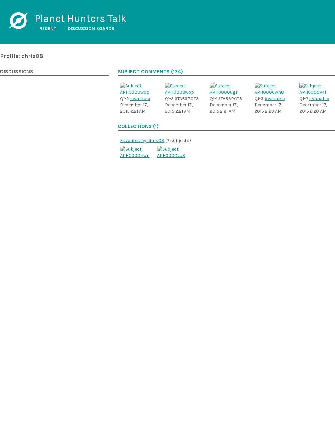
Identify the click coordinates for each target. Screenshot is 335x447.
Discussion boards (91, 28)
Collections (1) (138, 126)
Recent (47, 28)
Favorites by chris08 (142, 140)
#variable (140, 98)
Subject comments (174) (150, 72)
